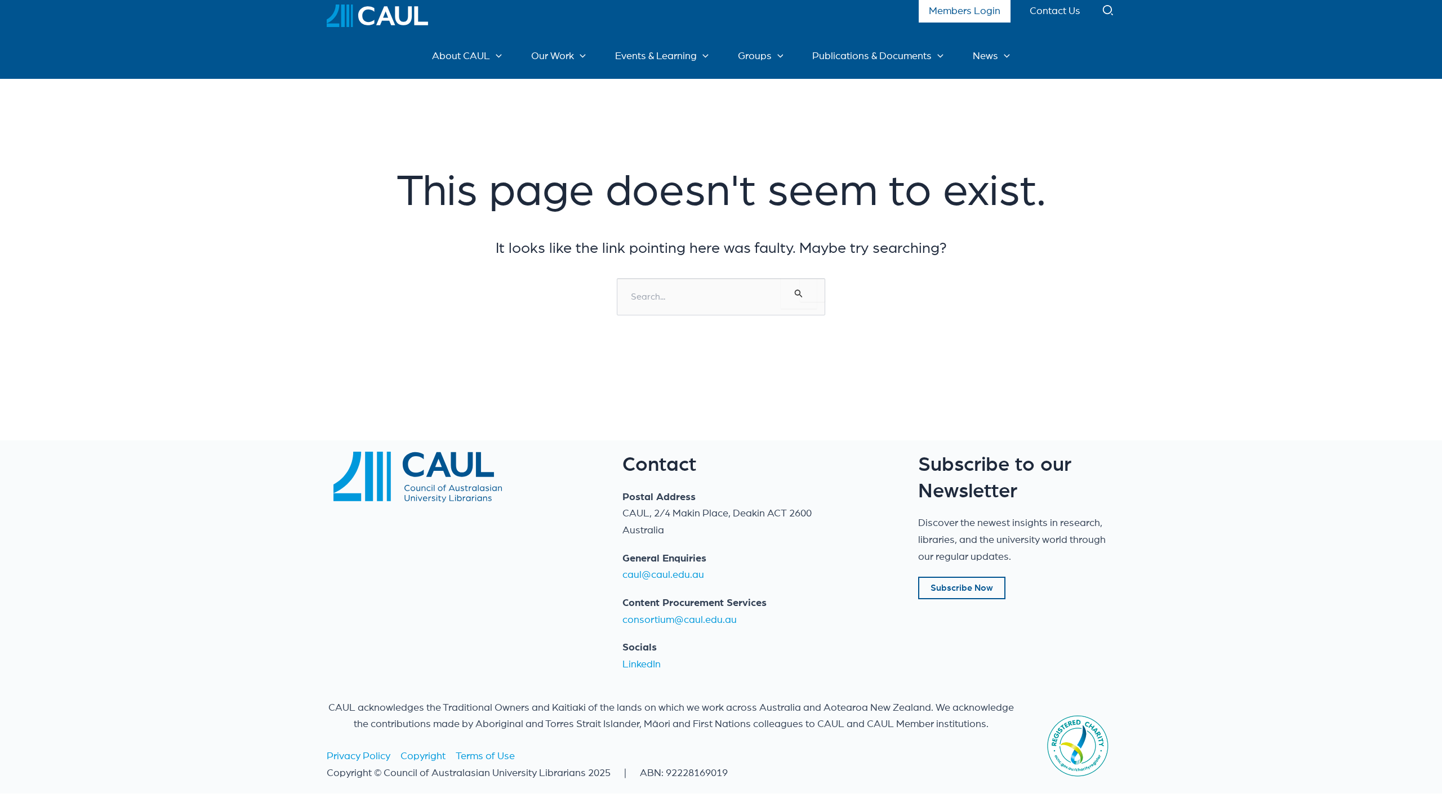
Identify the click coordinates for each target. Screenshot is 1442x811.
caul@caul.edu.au (663, 575)
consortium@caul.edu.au (679, 620)
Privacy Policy (358, 756)
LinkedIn (641, 665)
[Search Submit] (799, 293)
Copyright (423, 756)
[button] (1108, 13)
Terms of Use (485, 756)
